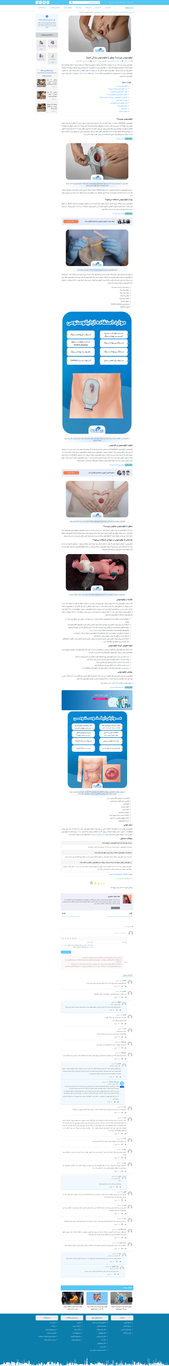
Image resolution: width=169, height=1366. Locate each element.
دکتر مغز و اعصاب (101, 1330)
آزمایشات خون (77, 1326)
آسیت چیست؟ (120, 139)
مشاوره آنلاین (127, 1326)
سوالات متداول (123, 112)
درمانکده (92, 835)
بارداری (79, 1323)
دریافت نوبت (70, 221)
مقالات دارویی (41, 59)
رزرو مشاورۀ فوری (100, 699)
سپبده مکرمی (111, 1256)
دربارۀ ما (53, 1326)
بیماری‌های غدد (77, 1333)
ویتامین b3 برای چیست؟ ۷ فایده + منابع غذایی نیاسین (52, 94)
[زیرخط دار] (68, 938)
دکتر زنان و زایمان (101, 1336)
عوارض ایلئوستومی (122, 106)
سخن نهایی (124, 109)
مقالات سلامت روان (52, 46)
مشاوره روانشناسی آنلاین (99, 1323)
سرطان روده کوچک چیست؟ (116, 465)
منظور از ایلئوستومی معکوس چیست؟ (117, 95)
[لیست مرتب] (70, 938)
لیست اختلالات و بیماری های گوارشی (108, 12)
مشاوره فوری (127, 1323)
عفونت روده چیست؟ (118, 214)
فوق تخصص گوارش (102, 835)
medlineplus (118, 874)
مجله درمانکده (83, 73)
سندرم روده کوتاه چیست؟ (117, 687)
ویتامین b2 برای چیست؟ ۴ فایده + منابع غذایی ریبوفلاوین (52, 82)
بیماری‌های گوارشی (76, 1336)
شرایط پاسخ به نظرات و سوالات (47, 1336)
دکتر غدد (103, 1340)
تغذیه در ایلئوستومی (121, 100)
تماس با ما (111, 2)
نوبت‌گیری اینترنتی (126, 1330)
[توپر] (63, 938)
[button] (64, 1299)
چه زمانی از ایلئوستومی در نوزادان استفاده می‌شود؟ (113, 97)
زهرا (110, 1269)
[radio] (104, 884)
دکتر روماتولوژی (101, 1343)
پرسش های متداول (120, 2)
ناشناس (112, 1004)
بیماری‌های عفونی (76, 1340)
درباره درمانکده (130, 2)
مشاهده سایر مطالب (115, 908)
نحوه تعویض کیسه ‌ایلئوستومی (118, 103)
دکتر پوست (103, 1347)
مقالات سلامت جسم (120, 12)
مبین (112, 1178)
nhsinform (126, 874)
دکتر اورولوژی (102, 1333)
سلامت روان (77, 1330)
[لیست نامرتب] (72, 938)
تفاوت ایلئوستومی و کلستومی (119, 92)
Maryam (112, 1066)
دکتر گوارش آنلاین (113, 683)
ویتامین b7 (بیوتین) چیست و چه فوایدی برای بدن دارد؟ (52, 106)
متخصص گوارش (101, 1326)
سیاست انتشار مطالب (50, 1340)
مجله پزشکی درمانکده (129, 12)
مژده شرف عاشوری (127, 61)
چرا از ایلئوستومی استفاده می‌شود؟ (117, 89)
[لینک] (75, 938)
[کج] (65, 938)
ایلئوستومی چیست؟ (121, 86)
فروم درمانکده (127, 1333)
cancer (111, 874)
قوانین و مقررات (51, 1333)
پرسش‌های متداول (50, 1330)
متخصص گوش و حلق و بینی (98, 1350)
